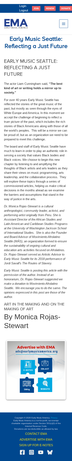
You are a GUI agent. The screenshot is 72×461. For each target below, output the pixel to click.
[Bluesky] (50, 452)
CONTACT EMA (36, 433)
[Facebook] (22, 452)
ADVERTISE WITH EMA (36, 439)
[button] (36, 8)
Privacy (54, 418)
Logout (23, 10)
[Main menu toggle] (63, 23)
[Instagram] (31, 452)
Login (22, 6)
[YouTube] (40, 452)
